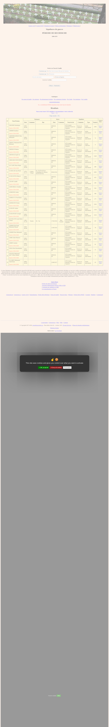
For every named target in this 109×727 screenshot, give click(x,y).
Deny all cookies (56, 367)
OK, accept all (44, 367)
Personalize (67, 367)
